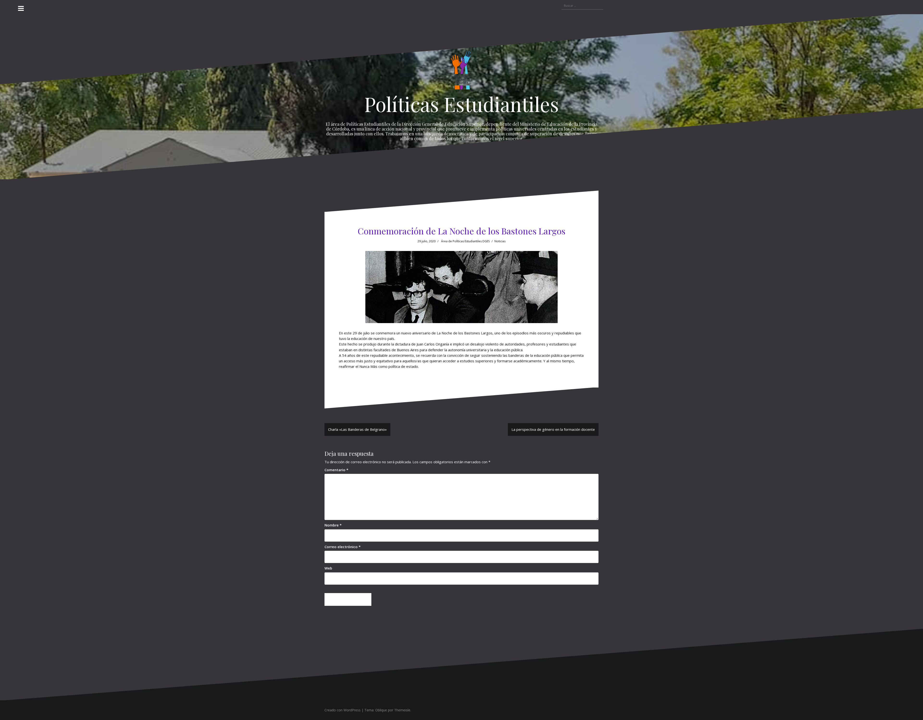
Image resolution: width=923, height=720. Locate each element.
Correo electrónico (342, 546)
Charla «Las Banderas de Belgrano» (357, 429)
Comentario (336, 469)
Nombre (333, 525)
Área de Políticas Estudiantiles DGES (465, 241)
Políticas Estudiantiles (461, 104)
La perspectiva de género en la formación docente (553, 429)
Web (328, 568)
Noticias (499, 241)
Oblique (381, 710)
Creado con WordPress (342, 710)
